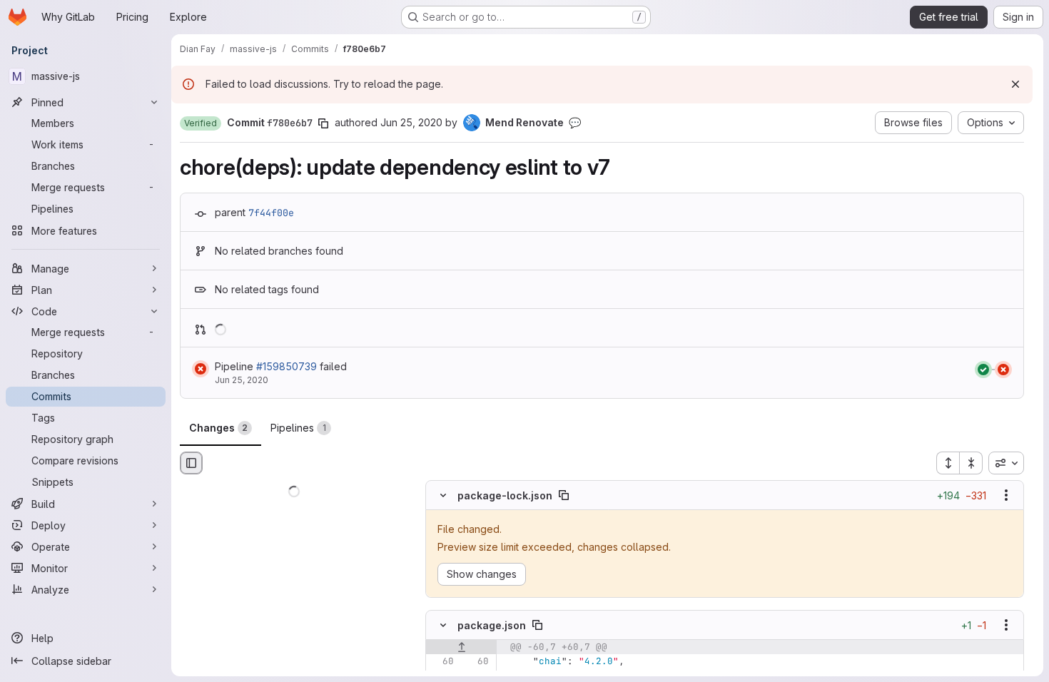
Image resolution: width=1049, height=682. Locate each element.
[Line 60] (442, 661)
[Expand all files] (947, 463)
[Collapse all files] (971, 463)
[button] (200, 123)
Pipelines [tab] (298, 428)
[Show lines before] (461, 647)
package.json (491, 625)
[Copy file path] (563, 495)
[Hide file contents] (443, 495)
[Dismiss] (1015, 84)
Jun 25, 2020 (411, 122)
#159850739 (286, 366)
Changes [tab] (218, 428)
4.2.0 (598, 661)
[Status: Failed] (200, 368)
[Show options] (1006, 495)
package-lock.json (504, 495)
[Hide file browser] (191, 463)
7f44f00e (271, 212)
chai (550, 661)
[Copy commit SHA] (323, 123)
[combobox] (1006, 463)
